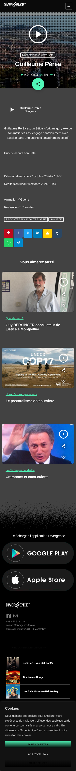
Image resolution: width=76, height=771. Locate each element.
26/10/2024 (30, 75)
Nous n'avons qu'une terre (21, 394)
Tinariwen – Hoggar (33, 677)
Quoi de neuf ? (15, 318)
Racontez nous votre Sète (38, 55)
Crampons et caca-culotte (27, 477)
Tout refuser (38, 763)
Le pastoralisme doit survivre (30, 401)
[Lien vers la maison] (15, 6)
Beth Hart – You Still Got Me (38, 663)
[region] (38, 736)
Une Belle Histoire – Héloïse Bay (40, 691)
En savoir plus (38, 753)
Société (56, 219)
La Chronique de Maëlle (20, 470)
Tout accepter (38, 744)
